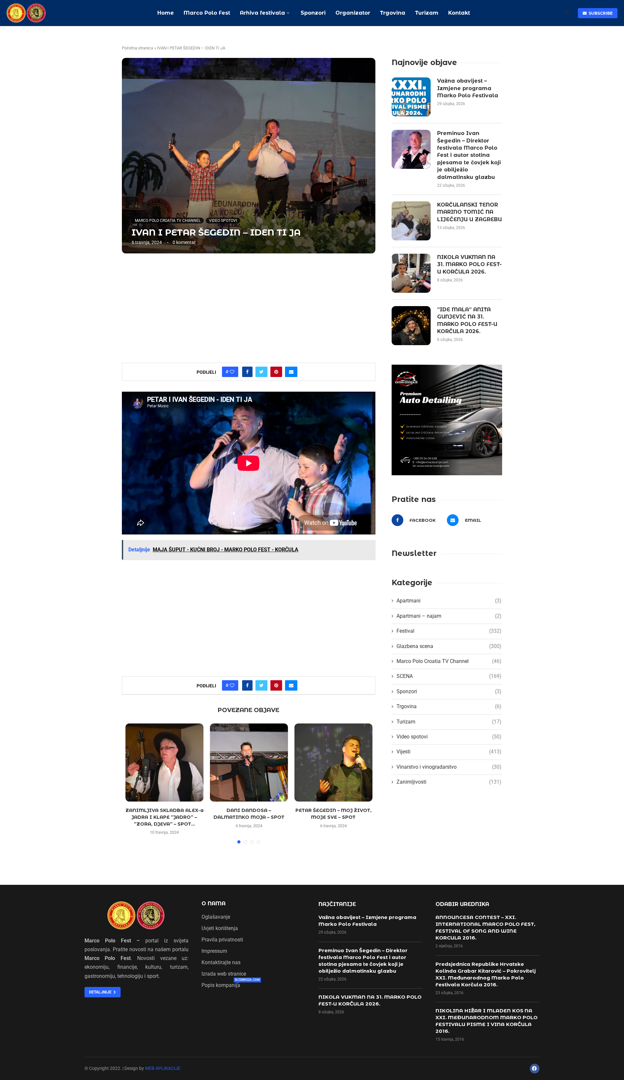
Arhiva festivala (262, 13)
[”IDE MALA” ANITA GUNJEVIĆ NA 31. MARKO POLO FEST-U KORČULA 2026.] (411, 325)
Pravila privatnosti (222, 939)
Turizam (426, 13)
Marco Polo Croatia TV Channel (168, 220)
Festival (448, 631)
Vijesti (448, 752)
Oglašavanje (216, 917)
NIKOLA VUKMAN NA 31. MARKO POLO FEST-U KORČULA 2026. (469, 264)
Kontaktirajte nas (221, 962)
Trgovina (392, 13)
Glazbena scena (448, 646)
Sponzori (312, 13)
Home (165, 13)
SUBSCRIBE (600, 13)
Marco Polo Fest (207, 13)
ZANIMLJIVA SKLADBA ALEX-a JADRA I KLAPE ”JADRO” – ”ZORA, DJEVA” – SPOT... (164, 817)
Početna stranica (137, 48)
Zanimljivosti (448, 782)
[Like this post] (232, 372)
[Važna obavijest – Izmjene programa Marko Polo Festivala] (411, 96)
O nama (214, 903)
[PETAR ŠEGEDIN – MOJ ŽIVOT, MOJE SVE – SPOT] (333, 762)
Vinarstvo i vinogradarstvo (448, 767)
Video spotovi (223, 220)
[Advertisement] (248, 307)
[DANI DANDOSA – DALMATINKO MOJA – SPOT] (249, 762)
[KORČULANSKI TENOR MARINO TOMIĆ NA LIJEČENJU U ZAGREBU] (411, 220)
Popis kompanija (221, 985)
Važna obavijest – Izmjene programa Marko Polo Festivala (467, 88)
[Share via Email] (291, 372)
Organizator (352, 13)
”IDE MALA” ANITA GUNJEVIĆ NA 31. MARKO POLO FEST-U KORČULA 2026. (467, 320)
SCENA (448, 676)
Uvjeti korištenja (220, 928)
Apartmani (448, 601)
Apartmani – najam (448, 616)
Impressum (214, 951)
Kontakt (459, 13)
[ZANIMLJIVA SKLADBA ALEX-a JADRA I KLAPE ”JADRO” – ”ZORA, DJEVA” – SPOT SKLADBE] (164, 762)
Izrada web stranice (224, 974)
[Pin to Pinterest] (276, 372)
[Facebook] (535, 1068)
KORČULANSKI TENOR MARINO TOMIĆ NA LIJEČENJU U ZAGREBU (469, 212)
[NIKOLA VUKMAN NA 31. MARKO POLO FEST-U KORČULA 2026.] (411, 273)
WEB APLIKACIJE (162, 1068)
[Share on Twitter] (261, 372)
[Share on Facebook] (247, 372)
